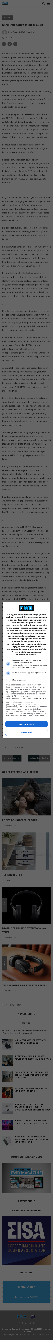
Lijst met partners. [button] (39, 698)
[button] (26, 680)
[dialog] (26, 670)
